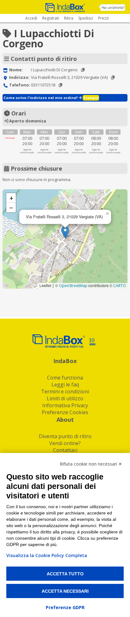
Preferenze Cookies (65, 412)
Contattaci (65, 450)
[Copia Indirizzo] (113, 77)
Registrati (50, 18)
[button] (65, 232)
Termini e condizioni (65, 391)
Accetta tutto (65, 573)
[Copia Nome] (83, 70)
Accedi (31, 18)
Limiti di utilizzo (65, 398)
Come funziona (65, 377)
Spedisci (85, 18)
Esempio (91, 98)
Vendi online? (65, 443)
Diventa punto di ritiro (65, 436)
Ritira (68, 18)
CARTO (119, 285)
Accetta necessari (65, 591)
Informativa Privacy (65, 405)
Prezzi (103, 18)
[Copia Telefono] (60, 85)
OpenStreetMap (73, 285)
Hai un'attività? (113, 7)
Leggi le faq (65, 384)
